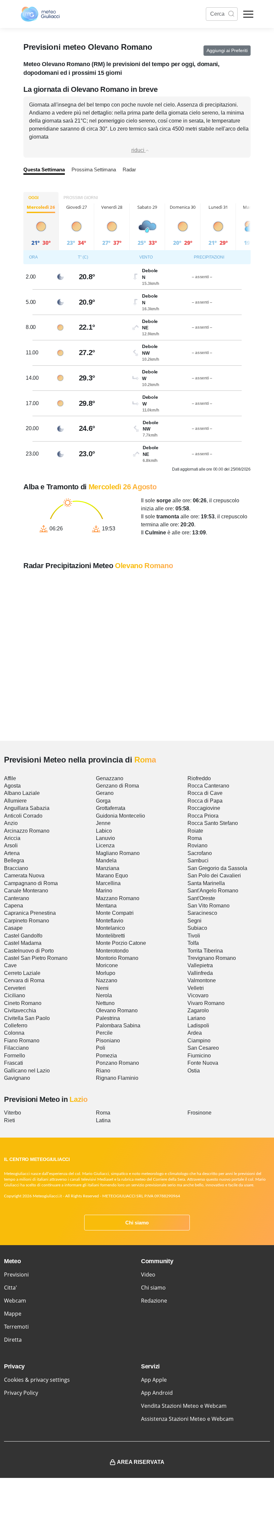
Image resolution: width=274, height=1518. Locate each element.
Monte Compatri (115, 913)
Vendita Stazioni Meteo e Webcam (184, 1405)
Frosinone (199, 1113)
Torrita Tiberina (205, 951)
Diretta (13, 1339)
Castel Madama (22, 943)
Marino (104, 890)
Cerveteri (15, 988)
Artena (12, 853)
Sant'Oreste (201, 898)
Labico (104, 831)
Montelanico (110, 928)
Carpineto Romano (26, 920)
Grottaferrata (110, 808)
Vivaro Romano (206, 1003)
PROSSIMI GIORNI (80, 197)
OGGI (33, 197)
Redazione (154, 1300)
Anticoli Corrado (23, 816)
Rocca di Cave (205, 793)
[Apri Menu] (248, 14)
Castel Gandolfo (23, 936)
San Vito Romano (208, 905)
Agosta (12, 786)
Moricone (107, 965)
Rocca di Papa (205, 801)
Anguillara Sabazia (26, 808)
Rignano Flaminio (117, 1078)
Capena (13, 905)
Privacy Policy (21, 1392)
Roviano (197, 845)
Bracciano (16, 868)
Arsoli (11, 845)
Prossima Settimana (94, 169)
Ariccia (12, 838)
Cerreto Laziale (22, 973)
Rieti (9, 1120)
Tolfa (193, 943)
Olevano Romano (117, 1010)
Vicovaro (198, 995)
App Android (157, 1392)
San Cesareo (203, 1048)
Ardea (194, 1033)
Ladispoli (198, 1025)
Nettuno (105, 1003)
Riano (103, 1070)
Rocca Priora (203, 816)
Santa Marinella (206, 883)
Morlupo (105, 973)
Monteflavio (109, 920)
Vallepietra (200, 965)
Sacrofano (199, 853)
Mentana (106, 905)
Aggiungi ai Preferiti (227, 50)
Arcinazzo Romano (26, 831)
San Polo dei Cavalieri (214, 875)
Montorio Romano (117, 958)
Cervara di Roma (24, 980)
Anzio (11, 823)
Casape (13, 928)
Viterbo (12, 1113)
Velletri (195, 988)
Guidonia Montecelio (120, 816)
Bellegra (14, 860)
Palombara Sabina (118, 1025)
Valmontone (201, 980)
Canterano (16, 898)
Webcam (15, 1300)
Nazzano (106, 980)
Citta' (10, 1287)
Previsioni (16, 1274)
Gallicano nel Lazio (27, 1070)
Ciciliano (14, 995)
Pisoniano (108, 1040)
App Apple (154, 1379)
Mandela (106, 860)
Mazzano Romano (117, 898)
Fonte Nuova (202, 1063)
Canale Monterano (26, 890)
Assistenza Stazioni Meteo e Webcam (187, 1418)
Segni (194, 920)
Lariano (196, 1018)
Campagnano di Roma (31, 883)
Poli (100, 1048)
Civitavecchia (20, 1010)
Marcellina (108, 883)
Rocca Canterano (208, 786)
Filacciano (16, 1048)
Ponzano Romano (117, 1063)
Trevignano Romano (211, 958)
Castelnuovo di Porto (29, 951)
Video (148, 1274)
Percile (104, 1033)
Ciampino (199, 1040)
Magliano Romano (118, 853)
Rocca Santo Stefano (212, 823)
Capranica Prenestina (30, 913)
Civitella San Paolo (27, 1018)
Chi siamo (137, 1222)
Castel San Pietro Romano (35, 958)
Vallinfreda (200, 973)
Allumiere (15, 801)
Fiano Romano (21, 1040)
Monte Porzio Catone (121, 943)
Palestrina (108, 1018)
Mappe (12, 1313)
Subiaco (197, 928)
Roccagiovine (203, 808)
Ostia (193, 1070)
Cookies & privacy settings (37, 1379)
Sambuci (198, 860)
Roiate (195, 831)
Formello (14, 1055)
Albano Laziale (22, 793)
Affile (10, 778)
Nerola (104, 995)
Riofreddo (199, 778)
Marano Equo (112, 875)
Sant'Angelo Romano (212, 890)
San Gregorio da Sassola (217, 868)
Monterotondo (112, 951)
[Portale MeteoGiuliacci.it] (40, 14)
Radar (129, 169)
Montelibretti (110, 936)
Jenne (103, 823)
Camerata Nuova (24, 875)
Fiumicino (199, 1055)
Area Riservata (140, 1462)
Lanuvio (105, 838)
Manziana (107, 868)
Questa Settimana (44, 169)
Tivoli (193, 936)
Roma (194, 838)
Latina (103, 1120)
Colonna (14, 1033)
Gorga (103, 801)
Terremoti (16, 1326)
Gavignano (17, 1078)
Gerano (105, 793)
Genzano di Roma (117, 786)
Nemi (102, 988)
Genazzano (109, 778)
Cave (10, 965)
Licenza (105, 845)
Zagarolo (198, 1010)
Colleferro (15, 1025)
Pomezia (106, 1055)
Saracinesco (202, 913)
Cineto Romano (22, 1003)
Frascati (13, 1063)
